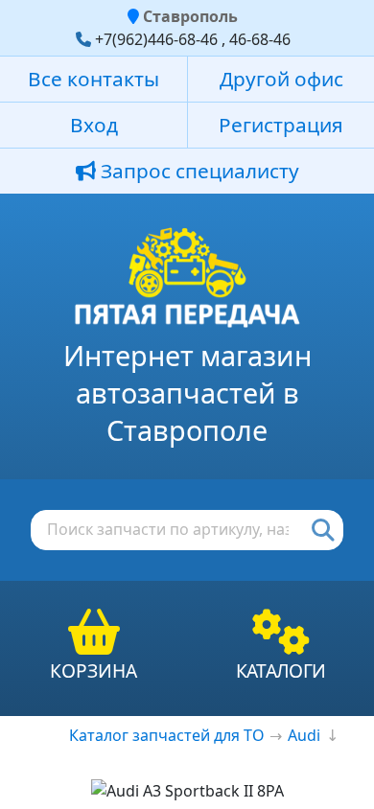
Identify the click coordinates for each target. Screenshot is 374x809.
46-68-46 (260, 39)
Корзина (93, 670)
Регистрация (281, 124)
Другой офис (281, 78)
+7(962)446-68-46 (156, 39)
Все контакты (93, 78)
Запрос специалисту (197, 170)
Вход (94, 124)
